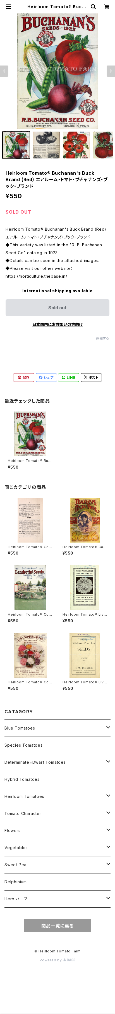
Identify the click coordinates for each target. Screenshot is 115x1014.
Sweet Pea (15, 864)
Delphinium (15, 881)
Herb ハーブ (15, 898)
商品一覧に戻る (57, 926)
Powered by (51, 960)
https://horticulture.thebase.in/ (36, 276)
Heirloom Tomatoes (24, 796)
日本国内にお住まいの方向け (57, 324)
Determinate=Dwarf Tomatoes (35, 762)
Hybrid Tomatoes (22, 779)
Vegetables (16, 847)
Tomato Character (22, 813)
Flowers (12, 830)
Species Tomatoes (23, 745)
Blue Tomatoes (19, 728)
